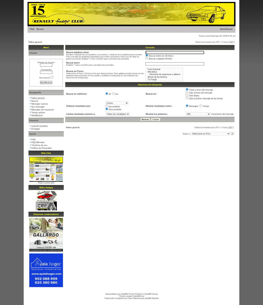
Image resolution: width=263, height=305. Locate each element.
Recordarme (45, 78)
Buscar (40, 29)
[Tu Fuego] (164, 79)
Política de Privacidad (41, 148)
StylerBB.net (138, 296)
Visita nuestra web (46, 183)
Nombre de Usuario (46, 62)
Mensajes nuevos (39, 104)
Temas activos (38, 112)
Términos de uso (39, 145)
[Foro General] (164, 69)
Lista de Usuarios (39, 126)
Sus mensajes (38, 107)
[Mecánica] (164, 72)
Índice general (35, 42)
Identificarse (226, 29)
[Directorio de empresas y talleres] (164, 74)
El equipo (35, 129)
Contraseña (46, 70)
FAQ (32, 29)
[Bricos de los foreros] (164, 77)
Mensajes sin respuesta (42, 109)
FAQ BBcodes (38, 142)
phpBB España (152, 298)
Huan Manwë (134, 298)
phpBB (124, 294)
